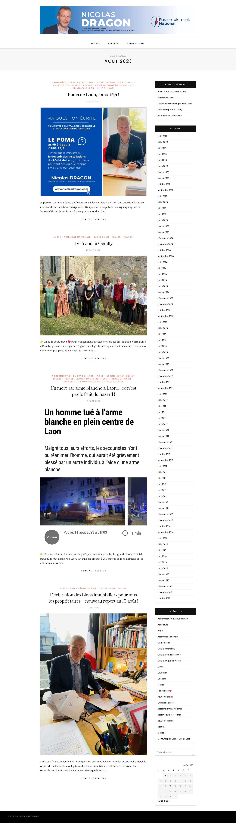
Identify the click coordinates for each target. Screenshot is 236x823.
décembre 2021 (165, 442)
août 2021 (162, 466)
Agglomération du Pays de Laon (73, 82)
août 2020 (162, 538)
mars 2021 (162, 496)
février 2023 (163, 358)
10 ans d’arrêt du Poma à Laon (172, 91)
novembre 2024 (165, 244)
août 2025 (162, 196)
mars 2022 (163, 424)
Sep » (167, 801)
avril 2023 (162, 346)
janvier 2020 (163, 580)
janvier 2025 (163, 232)
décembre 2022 (165, 370)
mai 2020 (162, 556)
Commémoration (166, 648)
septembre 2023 (165, 316)
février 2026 (163, 172)
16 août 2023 (93, 250)
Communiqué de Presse (169, 660)
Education (162, 672)
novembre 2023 (165, 304)
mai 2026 (162, 154)
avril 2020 (162, 562)
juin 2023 (162, 334)
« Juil (160, 801)
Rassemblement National (111, 85)
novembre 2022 (165, 376)
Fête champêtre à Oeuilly (170, 109)
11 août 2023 (93, 401)
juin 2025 (162, 208)
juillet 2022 (163, 400)
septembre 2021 (165, 460)
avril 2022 (162, 418)
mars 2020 (163, 568)
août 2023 (162, 322)
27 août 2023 (93, 101)
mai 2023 (162, 340)
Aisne (100, 82)
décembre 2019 (165, 586)
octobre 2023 (164, 310)
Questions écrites (166, 702)
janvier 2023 (163, 364)
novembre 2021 (165, 448)
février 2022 (163, 430)
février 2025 (163, 226)
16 (170, 786)
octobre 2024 (164, 250)
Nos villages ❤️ (165, 690)
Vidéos (161, 732)
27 (190, 791)
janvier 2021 (163, 508)
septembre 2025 (165, 190)
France (87, 85)
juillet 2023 (163, 328)
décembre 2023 (165, 298)
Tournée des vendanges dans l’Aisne (175, 103)
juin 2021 (162, 478)
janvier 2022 (163, 436)
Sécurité (69, 381)
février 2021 (163, 502)
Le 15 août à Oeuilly (93, 243)
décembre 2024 (165, 238)
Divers (76, 85)
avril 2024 (162, 280)
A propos (113, 43)
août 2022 (162, 394)
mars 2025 (163, 220)
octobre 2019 (164, 598)
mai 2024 (162, 274)
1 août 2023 (93, 608)
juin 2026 (162, 148)
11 (180, 781)
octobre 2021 (164, 454)
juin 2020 (162, 550)
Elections (162, 678)
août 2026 (162, 136)
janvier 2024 (163, 292)
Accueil (95, 43)
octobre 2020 (164, 526)
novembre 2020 (165, 520)
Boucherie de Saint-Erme (170, 115)
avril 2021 (162, 490)
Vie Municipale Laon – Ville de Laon (174, 738)
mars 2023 (163, 352)
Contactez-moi (136, 43)
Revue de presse (122, 378)
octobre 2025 (164, 184)
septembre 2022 (165, 388)
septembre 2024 (166, 256)
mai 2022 (162, 412)
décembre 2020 (165, 514)
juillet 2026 (163, 142)
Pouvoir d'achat (165, 696)
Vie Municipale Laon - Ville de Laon (103, 86)
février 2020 (163, 574)
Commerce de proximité (170, 654)
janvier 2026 (163, 178)
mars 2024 (163, 286)
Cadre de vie (61, 85)
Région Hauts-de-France (92, 378)
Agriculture (163, 624)
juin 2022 (162, 406)
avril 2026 (162, 160)
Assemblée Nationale (120, 82)
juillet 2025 (163, 202)
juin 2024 (162, 268)
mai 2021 (162, 484)
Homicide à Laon (166, 97)
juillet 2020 (163, 544)
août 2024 (163, 262)
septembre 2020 (166, 532)
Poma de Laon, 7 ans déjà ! (93, 95)
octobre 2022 (164, 382)
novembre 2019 (165, 592)
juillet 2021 (162, 472)
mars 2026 (163, 166)
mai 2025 (162, 214)
